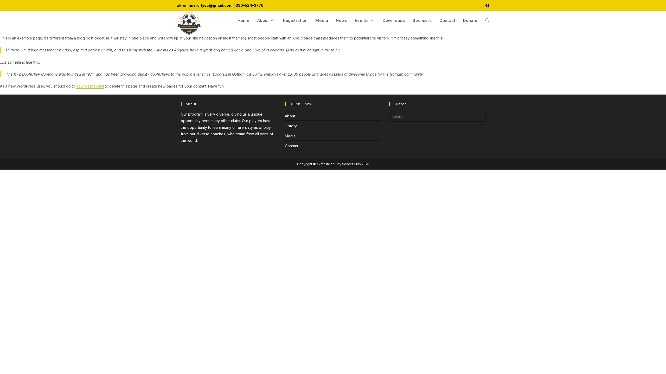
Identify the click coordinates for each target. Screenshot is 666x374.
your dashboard (90, 86)
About (290, 116)
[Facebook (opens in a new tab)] (486, 5)
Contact (291, 146)
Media (290, 136)
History (291, 126)
